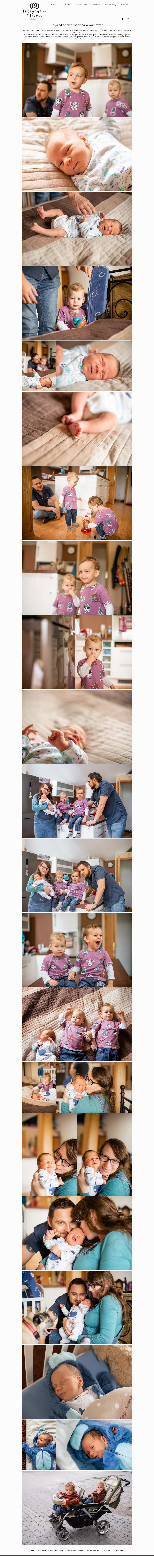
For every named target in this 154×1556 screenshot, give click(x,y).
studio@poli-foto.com (75, 1550)
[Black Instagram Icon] (128, 18)
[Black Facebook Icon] (122, 18)
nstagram (119, 1550)
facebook (107, 1550)
